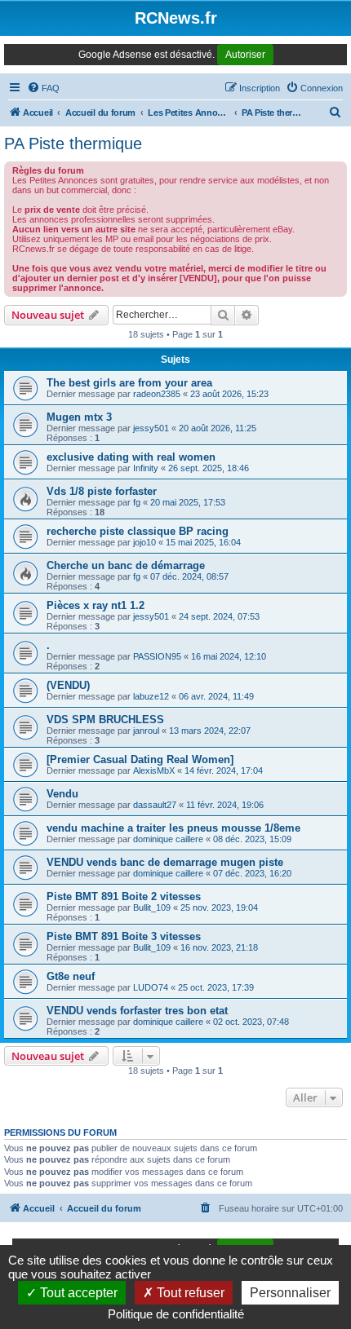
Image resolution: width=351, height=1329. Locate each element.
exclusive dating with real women (131, 457)
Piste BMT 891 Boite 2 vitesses (124, 896)
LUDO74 (150, 987)
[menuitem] (43, 88)
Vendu (62, 794)
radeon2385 (156, 394)
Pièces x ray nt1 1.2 (95, 605)
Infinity (145, 468)
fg (136, 502)
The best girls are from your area (129, 383)
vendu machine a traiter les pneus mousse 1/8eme (173, 828)
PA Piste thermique (73, 143)
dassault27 (154, 805)
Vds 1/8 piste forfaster (102, 491)
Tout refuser (188, 1293)
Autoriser (245, 54)
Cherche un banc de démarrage (126, 565)
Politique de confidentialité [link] (176, 1314)
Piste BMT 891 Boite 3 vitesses (124, 936)
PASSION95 (157, 656)
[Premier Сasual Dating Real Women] (140, 759)
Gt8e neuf (71, 976)
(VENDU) (68, 685)
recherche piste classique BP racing (138, 531)
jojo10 (144, 542)
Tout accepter (77, 1293)
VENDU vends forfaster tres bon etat (137, 1010)
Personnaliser (290, 1293)
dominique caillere (168, 839)
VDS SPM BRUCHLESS (105, 719)
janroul (146, 730)
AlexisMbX (154, 770)
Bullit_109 (152, 907)
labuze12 (151, 696)
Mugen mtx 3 (79, 417)
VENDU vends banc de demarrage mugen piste (165, 862)
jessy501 (151, 428)
